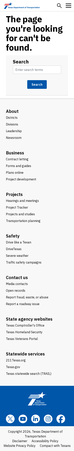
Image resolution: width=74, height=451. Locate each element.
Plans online (14, 172)
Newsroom (14, 138)
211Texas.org (16, 360)
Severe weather (17, 256)
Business (15, 153)
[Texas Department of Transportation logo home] (22, 5)
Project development (21, 179)
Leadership (14, 131)
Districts (12, 118)
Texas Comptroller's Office (25, 325)
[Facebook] (60, 419)
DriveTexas (14, 249)
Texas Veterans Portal (22, 339)
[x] (10, 419)
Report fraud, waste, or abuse (27, 297)
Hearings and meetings (22, 201)
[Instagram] (48, 419)
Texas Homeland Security (24, 332)
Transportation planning (23, 221)
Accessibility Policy (45, 441)
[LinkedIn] (35, 419)
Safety (13, 236)
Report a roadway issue (22, 304)
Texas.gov (13, 367)
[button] (59, 5)
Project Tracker (17, 207)
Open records (15, 290)
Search (21, 61)
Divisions (12, 124)
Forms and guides (18, 166)
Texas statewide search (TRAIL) (28, 374)
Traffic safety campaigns (23, 262)
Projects (14, 194)
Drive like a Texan (18, 242)
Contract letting (17, 159)
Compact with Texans (55, 446)
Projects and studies (20, 214)
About (12, 111)
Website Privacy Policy (20, 446)
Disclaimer (19, 441)
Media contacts (17, 284)
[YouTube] (23, 419)
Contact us (17, 277)
